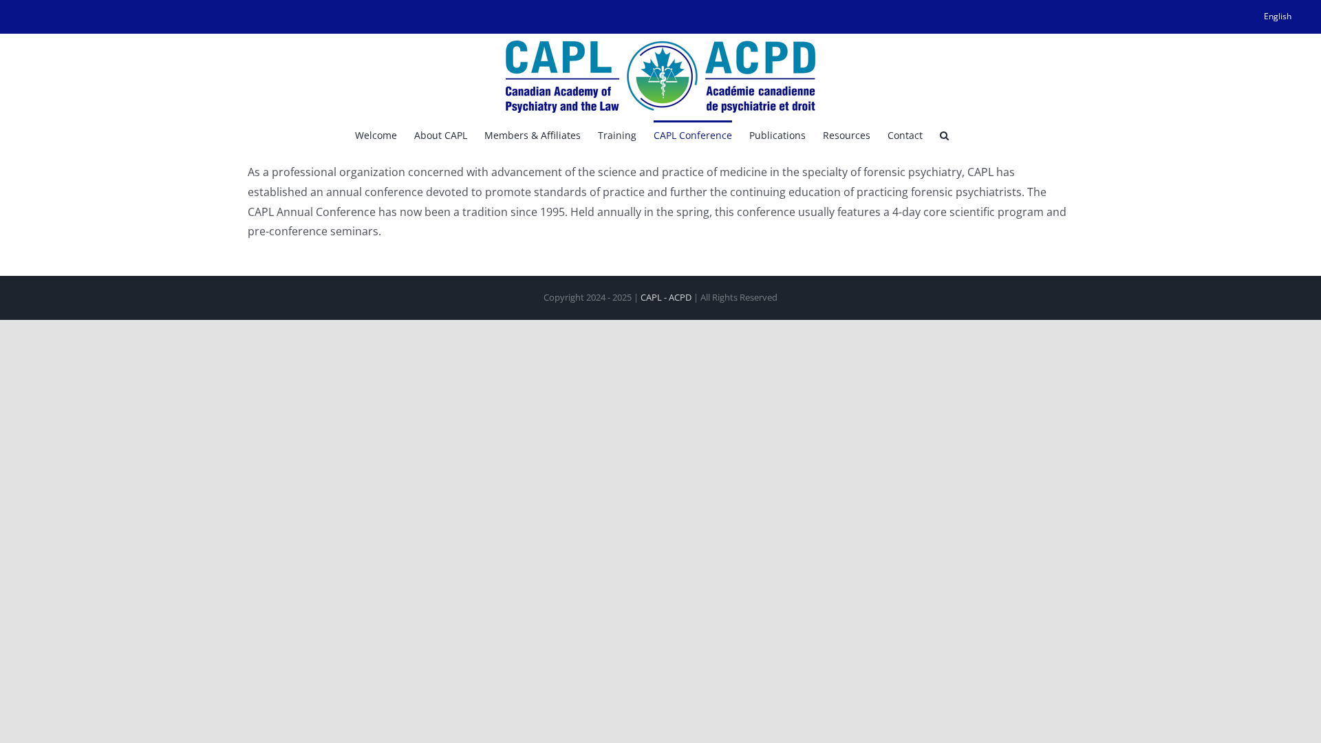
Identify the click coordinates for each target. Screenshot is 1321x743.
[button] (944, 134)
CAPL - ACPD (666, 297)
